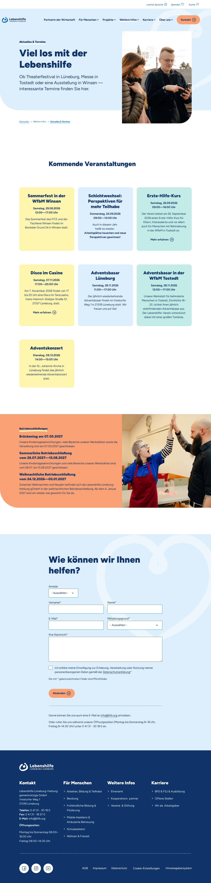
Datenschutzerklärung (116, 672)
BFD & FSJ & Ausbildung (170, 791)
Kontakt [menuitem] (186, 19)
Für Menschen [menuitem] (88, 19)
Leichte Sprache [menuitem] (155, 4)
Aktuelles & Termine (60, 121)
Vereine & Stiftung (122, 805)
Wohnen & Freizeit (78, 836)
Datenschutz (119, 868)
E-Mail (53, 618)
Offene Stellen (164, 798)
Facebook (24, 868)
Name (111, 602)
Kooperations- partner (124, 798)
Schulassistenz (76, 829)
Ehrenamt (117, 791)
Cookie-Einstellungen (146, 868)
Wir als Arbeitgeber (167, 805)
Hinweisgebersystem (179, 868)
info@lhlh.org (37, 818)
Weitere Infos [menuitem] (128, 19)
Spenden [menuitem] (175, 4)
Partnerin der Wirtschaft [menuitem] (59, 19)
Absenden (59, 693)
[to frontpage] (14, 20)
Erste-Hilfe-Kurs (164, 195)
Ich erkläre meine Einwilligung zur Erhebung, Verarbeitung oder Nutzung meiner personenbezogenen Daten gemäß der (104, 670)
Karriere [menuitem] (148, 19)
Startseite (24, 121)
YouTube (48, 868)
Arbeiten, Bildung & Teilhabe (84, 791)
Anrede (53, 586)
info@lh (105, 715)
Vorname (55, 602)
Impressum (99, 868)
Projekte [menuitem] (108, 19)
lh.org (113, 715)
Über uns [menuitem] (165, 19)
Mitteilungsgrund (118, 618)
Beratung (72, 798)
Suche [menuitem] (192, 4)
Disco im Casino (47, 272)
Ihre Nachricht (58, 634)
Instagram (36, 868)
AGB (85, 868)
